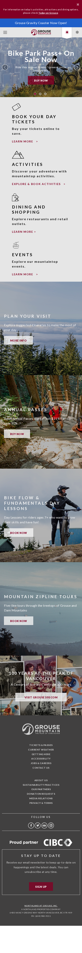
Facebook (31, 825)
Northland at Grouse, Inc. (41, 905)
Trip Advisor (44, 825)
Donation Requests (41, 793)
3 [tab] (45, 94)
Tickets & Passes (41, 745)
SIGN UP (41, 886)
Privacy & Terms (41, 802)
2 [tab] (40, 94)
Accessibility (41, 758)
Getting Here (41, 754)
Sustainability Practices (41, 784)
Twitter (38, 825)
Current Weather (41, 749)
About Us (41, 780)
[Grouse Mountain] (41, 31)
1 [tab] (35, 94)
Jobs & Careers (41, 763)
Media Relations (41, 798)
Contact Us (41, 767)
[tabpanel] (41, 67)
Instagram (51, 825)
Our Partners (41, 789)
